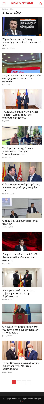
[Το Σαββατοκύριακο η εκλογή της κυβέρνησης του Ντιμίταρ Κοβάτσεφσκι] (22, 350)
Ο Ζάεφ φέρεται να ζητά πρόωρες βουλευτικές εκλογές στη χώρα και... (21, 187)
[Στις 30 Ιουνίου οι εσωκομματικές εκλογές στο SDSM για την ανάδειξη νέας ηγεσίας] (22, 63)
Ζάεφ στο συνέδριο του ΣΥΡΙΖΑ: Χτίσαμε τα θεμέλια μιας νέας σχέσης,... (20, 257)
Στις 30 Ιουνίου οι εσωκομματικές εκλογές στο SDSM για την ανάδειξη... (21, 78)
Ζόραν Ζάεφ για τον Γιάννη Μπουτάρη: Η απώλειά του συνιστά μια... (21, 42)
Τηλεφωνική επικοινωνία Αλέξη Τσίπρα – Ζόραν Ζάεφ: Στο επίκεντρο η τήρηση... (20, 114)
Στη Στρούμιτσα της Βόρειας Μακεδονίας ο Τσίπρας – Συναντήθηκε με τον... (18, 151)
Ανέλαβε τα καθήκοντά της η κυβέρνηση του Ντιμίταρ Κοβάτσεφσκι (18, 293)
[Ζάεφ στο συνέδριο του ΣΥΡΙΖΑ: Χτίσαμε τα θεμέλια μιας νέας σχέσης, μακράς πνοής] (22, 241)
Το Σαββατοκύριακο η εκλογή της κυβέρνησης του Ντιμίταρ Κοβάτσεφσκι (21, 366)
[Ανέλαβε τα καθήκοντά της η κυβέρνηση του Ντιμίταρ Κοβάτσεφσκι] (22, 277)
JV (23, 401)
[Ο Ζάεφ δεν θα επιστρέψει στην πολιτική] (22, 208)
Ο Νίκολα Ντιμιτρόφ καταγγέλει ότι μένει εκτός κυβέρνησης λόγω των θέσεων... (21, 329)
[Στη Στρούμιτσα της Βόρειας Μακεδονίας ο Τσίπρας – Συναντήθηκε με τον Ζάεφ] (22, 135)
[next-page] (29, 382)
